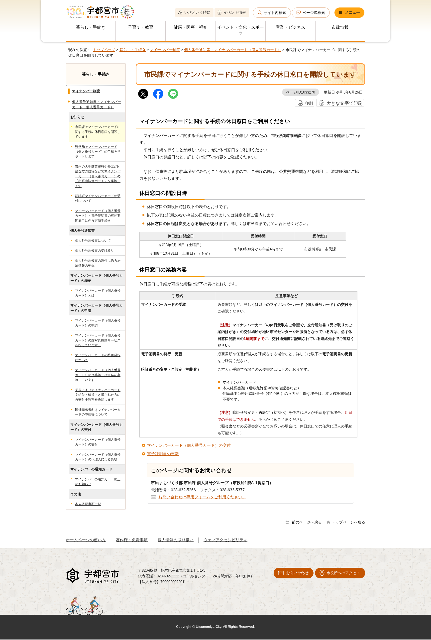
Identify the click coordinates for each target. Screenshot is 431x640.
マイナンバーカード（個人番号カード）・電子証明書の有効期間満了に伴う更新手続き (97, 215)
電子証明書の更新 (163, 454)
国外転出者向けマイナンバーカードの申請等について (97, 412)
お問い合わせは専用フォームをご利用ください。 (202, 497)
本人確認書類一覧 (88, 504)
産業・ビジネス (290, 27)
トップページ (104, 50)
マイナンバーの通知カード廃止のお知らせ (97, 481)
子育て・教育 (140, 27)
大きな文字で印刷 (344, 103)
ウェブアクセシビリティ (225, 540)
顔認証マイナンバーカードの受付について (97, 198)
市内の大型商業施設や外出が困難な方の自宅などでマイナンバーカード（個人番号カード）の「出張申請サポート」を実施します (97, 176)
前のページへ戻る (307, 522)
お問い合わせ (297, 573)
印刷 (309, 103)
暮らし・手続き (91, 27)
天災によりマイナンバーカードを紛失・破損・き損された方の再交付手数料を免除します (97, 395)
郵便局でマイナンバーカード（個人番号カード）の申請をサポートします (97, 151)
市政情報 (340, 27)
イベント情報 (234, 12)
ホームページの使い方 (86, 540)
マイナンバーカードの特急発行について (97, 357)
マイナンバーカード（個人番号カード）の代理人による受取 (97, 457)
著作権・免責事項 (132, 540)
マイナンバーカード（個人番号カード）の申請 (97, 323)
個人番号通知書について (93, 240)
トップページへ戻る (348, 522)
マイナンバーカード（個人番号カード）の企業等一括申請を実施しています (97, 375)
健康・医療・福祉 (191, 27)
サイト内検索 (275, 12)
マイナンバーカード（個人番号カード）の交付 (189, 445)
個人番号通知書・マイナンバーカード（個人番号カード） (232, 50)
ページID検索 (314, 12)
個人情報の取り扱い (176, 540)
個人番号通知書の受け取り (94, 250)
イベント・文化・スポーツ (240, 30)
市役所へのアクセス (343, 573)
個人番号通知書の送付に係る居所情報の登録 (97, 263)
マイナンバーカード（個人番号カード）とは (97, 293)
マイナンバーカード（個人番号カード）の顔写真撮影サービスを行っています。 (97, 340)
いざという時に (197, 12)
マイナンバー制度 (165, 50)
